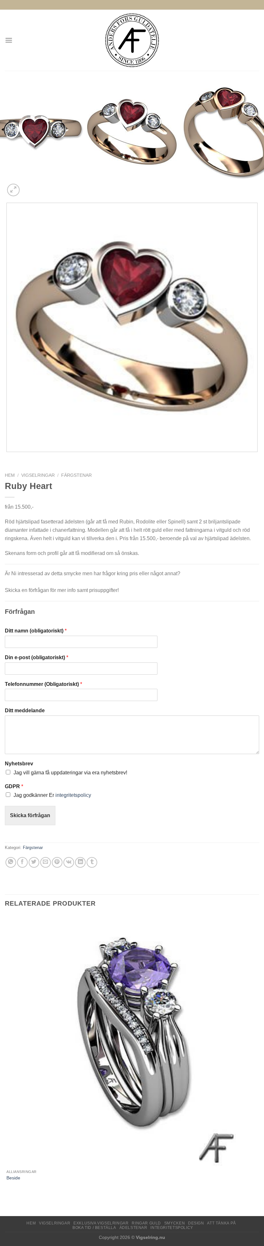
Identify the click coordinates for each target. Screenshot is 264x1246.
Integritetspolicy (171, 1227)
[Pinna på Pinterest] (57, 862)
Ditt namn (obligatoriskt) (36, 630)
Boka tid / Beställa (94, 1227)
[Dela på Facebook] (22, 862)
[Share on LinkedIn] (80, 862)
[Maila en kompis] (45, 862)
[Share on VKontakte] (68, 862)
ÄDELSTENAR (133, 1227)
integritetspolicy (73, 795)
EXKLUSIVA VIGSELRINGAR (100, 1223)
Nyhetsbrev (19, 763)
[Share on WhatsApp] (10, 862)
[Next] (29, 186)
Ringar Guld (146, 1223)
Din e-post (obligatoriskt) (36, 657)
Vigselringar (38, 475)
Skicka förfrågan (30, 815)
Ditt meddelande (25, 710)
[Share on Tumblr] (92, 862)
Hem (10, 475)
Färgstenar (76, 475)
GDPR (14, 786)
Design (196, 1223)
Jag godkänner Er (52, 795)
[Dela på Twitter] (34, 862)
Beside (13, 1177)
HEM (31, 1223)
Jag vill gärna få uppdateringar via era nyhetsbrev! (70, 772)
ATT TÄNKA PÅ (221, 1223)
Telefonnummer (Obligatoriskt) (43, 684)
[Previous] (8, 458)
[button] (9, 40)
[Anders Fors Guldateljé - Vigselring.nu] (132, 40)
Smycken (174, 1223)
